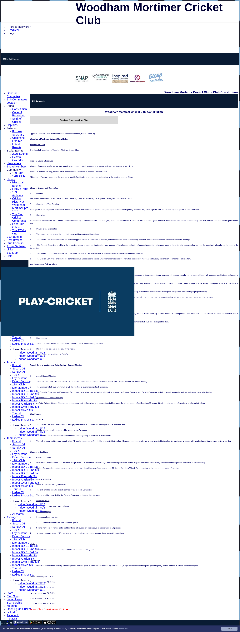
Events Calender (17, 158)
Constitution (19, 109)
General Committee (13, 95)
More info (123, 629)
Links (10, 249)
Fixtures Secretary (18, 133)
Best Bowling (14, 239)
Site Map (12, 252)
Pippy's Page (20, 188)
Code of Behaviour (18, 114)
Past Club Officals (18, 225)
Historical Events (17, 184)
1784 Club (18, 176)
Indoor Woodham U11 (31, 358)
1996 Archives (17, 194)
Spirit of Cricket (17, 120)
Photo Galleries (16, 246)
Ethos (10, 105)
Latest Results (16, 146)
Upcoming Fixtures (18, 139)
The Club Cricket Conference (19, 217)
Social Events (15, 150)
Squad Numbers (17, 166)
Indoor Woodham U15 (31, 352)
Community (14, 169)
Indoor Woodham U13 (31, 355)
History (11, 179)
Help (9, 255)
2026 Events (20, 153)
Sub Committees (17, 99)
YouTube (12, 624)
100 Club (17, 172)
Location (12, 102)
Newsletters (14, 163)
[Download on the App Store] (49, 623)
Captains (12, 125)
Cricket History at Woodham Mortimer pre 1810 (20, 205)
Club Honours (15, 243)
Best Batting (14, 236)
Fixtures (12, 128)
